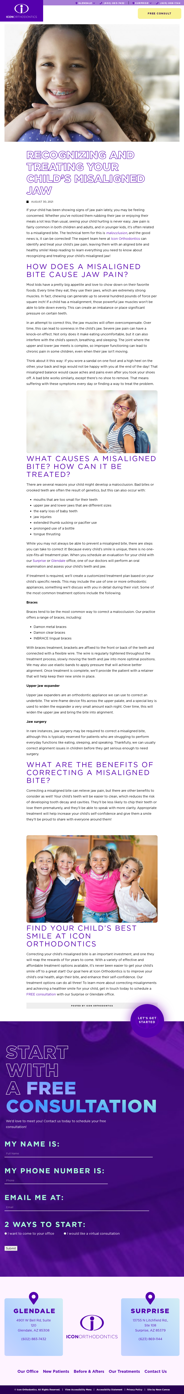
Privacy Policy (134, 1389)
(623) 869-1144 (169, 3)
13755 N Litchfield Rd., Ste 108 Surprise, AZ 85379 (150, 1325)
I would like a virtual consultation (93, 1233)
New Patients (56, 1371)
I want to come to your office (31, 1233)
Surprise (39, 560)
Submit (11, 1248)
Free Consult (159, 13)
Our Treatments (124, 1371)
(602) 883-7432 (114, 3)
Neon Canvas (163, 1389)
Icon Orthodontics (125, 238)
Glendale (58, 560)
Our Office (27, 1371)
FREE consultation (41, 994)
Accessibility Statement (109, 1389)
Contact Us (155, 1371)
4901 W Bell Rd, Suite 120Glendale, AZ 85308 (33, 1325)
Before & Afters (89, 1371)
